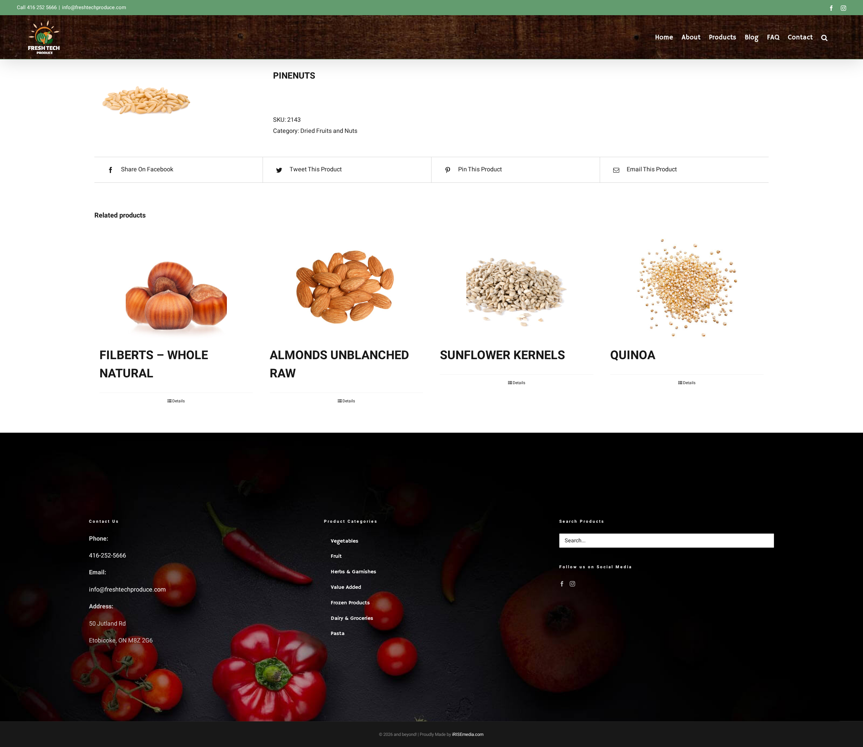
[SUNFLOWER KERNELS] (516, 289)
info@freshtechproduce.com (94, 7)
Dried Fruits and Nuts (328, 131)
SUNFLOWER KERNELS (502, 355)
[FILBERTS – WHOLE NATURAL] (176, 289)
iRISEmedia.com (467, 734)
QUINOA (632, 355)
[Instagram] (572, 583)
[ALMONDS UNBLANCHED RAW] (346, 289)
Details (178, 401)
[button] (824, 37)
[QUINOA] (687, 289)
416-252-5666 (107, 555)
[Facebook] (562, 583)
